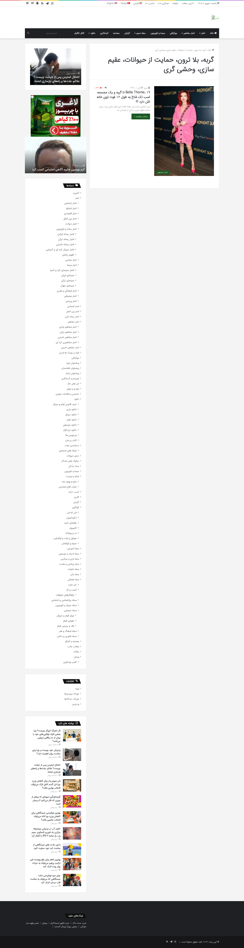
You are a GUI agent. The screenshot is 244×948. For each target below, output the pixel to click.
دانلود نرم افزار (70, 430)
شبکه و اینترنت (72, 476)
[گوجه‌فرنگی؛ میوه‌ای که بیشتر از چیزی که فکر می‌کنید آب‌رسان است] (72, 801)
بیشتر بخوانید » (141, 116)
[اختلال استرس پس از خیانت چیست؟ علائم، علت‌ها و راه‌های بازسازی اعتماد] (72, 769)
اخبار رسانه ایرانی (65, 234)
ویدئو (76, 657)
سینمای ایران (67, 275)
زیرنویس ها (71, 435)
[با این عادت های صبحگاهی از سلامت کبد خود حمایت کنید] (72, 849)
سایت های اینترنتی (68, 487)
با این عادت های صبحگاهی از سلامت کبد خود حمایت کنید (46, 846)
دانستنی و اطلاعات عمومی (67, 394)
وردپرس (75, 704)
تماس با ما (150, 3)
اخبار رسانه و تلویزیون (66, 229)
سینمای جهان (67, 286)
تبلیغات (175, 3)
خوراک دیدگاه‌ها (71, 699)
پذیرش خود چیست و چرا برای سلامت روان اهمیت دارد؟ (46, 751)
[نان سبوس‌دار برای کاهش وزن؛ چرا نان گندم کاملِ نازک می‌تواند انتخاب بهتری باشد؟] (72, 785)
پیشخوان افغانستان (70, 368)
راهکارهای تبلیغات (65, 595)
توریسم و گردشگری (70, 378)
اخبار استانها (71, 208)
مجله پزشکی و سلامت (69, 564)
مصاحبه (116, 33)
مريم (146, 87)
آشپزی (76, 193)
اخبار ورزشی (71, 301)
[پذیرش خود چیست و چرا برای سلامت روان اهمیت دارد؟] (72, 754)
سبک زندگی (73, 466)
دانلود (93, 33)
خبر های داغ (73, 383)
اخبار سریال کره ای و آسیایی (60, 249)
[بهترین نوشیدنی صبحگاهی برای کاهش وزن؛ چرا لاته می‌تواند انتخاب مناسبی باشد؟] (72, 817)
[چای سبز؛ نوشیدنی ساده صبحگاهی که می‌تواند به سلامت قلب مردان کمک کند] (72, 880)
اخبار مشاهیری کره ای (66, 342)
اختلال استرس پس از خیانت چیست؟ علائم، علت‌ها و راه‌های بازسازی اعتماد (57, 79)
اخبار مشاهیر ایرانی (68, 327)
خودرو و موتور (73, 389)
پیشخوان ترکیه (72, 373)
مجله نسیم (141, 33)
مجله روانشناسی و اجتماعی (64, 600)
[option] (55, 66)
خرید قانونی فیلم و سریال (65, 404)
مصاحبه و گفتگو (72, 641)
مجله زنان (74, 574)
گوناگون (75, 507)
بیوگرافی (173, 33)
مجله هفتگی (73, 579)
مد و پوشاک (71, 533)
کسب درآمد (73, 492)
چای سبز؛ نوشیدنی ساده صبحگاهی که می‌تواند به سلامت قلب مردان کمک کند (45, 879)
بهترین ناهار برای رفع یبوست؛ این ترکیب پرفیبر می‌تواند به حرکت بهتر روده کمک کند (45, 863)
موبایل (44, 923)
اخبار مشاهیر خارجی (67, 337)
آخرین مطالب (188, 3)
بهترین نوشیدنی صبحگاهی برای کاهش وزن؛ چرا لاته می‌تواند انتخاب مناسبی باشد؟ (45, 816)
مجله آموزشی (73, 548)
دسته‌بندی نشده (72, 445)
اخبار (203, 33)
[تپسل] (32, 96)
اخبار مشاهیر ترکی (68, 332)
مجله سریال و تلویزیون (66, 605)
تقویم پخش (68, 255)
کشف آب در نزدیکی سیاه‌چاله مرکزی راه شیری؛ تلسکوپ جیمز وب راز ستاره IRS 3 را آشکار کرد (46, 832)
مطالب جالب (73, 646)
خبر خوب (72, 584)
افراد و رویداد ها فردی (69, 353)
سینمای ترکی (67, 280)
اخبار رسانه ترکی (66, 239)
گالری (76, 497)
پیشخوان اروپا (73, 363)
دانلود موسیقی (70, 425)
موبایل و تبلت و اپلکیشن (65, 538)
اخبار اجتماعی (70, 203)
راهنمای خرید (70, 523)
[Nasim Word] (215, 17)
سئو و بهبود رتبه (69, 481)
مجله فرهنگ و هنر (68, 631)
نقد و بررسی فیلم (65, 626)
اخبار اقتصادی (70, 213)
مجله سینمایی (70, 610)
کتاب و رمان (71, 440)
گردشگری (104, 33)
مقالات (76, 652)
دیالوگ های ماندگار (70, 461)
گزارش (127, 33)
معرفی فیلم (68, 621)
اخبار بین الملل (70, 218)
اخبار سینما (72, 265)
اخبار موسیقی (70, 296)
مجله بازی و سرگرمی (70, 559)
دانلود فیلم (72, 420)
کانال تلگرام (79, 33)
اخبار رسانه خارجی (65, 244)
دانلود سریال (71, 414)
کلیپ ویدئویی (70, 662)
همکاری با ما (163, 3)
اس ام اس (72, 512)
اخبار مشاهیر (189, 33)
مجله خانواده (73, 569)
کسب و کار (71, 590)
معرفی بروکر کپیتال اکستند (65, 926)
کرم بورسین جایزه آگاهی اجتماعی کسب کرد (58, 169)
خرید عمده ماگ (79, 923)
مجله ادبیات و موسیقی (69, 554)
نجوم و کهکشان (69, 543)
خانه (212, 33)
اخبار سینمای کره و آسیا (62, 270)
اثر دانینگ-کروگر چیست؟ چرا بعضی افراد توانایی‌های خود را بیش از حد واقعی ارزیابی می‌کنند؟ (46, 736)
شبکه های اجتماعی (68, 450)
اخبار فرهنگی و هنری (67, 291)
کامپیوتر (73, 528)
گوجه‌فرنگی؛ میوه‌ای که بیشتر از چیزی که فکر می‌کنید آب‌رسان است (46, 800)
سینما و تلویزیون (158, 33)
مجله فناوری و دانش (67, 636)
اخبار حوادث (71, 224)
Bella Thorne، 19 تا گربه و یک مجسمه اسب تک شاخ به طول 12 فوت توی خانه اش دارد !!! (123, 97)
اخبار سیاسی (71, 260)
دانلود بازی (71, 409)
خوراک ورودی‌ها (71, 694)
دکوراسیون (71, 517)
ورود (77, 688)
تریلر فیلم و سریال (65, 615)
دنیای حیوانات (73, 456)
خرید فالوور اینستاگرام (60, 923)
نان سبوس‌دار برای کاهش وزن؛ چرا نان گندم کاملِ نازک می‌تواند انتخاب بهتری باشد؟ (45, 784)
